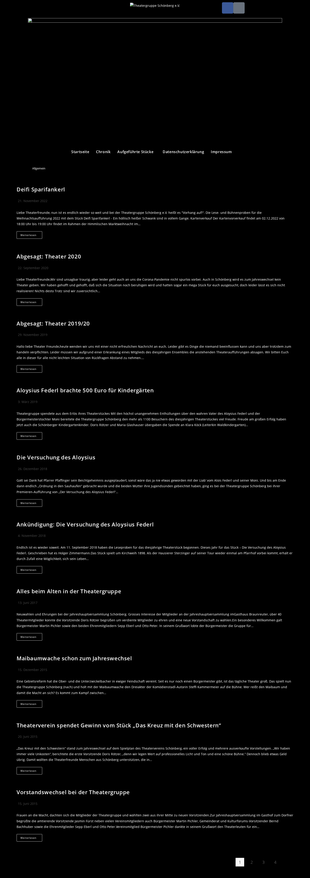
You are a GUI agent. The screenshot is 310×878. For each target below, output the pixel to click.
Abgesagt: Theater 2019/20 (53, 323)
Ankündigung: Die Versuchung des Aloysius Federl (85, 524)
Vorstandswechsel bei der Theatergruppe (73, 792)
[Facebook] (227, 8)
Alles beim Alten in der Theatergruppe (69, 591)
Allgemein (38, 168)
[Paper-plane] (239, 8)
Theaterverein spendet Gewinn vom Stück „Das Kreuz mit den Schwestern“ (119, 725)
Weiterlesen (31, 234)
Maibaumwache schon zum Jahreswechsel (74, 658)
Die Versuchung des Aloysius (56, 457)
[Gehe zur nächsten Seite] (287, 863)
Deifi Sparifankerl (41, 189)
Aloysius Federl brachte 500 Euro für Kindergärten (85, 390)
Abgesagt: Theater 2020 (49, 256)
